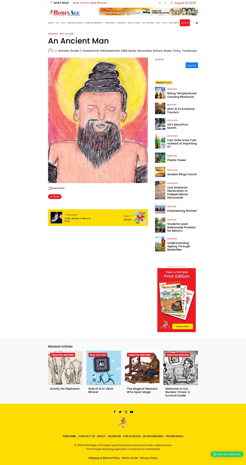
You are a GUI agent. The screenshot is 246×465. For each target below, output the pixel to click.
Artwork (53, 33)
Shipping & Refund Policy (104, 458)
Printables (109, 23)
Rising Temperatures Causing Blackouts (182, 95)
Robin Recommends (94, 23)
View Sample (174, 23)
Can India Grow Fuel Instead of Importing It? (182, 143)
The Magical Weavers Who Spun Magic (142, 390)
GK (57, 23)
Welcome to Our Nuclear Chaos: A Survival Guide (177, 392)
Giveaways (121, 23)
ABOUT (101, 436)
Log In (164, 23)
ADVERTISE (114, 436)
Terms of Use (129, 458)
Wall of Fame (133, 23)
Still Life (127, 219)
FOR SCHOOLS (132, 436)
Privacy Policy (149, 458)
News (50, 23)
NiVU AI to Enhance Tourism (180, 110)
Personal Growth (75, 23)
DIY (62, 23)
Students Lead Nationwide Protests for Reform (181, 227)
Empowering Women (182, 211)
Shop (158, 23)
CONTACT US (86, 436)
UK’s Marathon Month (177, 126)
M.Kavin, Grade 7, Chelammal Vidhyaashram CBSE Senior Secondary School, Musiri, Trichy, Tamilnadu (127, 51)
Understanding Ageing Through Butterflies (178, 246)
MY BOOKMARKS (153, 436)
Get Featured (148, 23)
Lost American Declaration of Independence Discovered (177, 192)
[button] (159, 3)
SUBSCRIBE (185, 23)
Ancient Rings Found (182, 174)
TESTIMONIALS (174, 436)
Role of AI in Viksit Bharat (89, 3)
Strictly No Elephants (65, 389)
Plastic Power (176, 160)
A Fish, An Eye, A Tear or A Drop (78, 219)
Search (159, 59)
